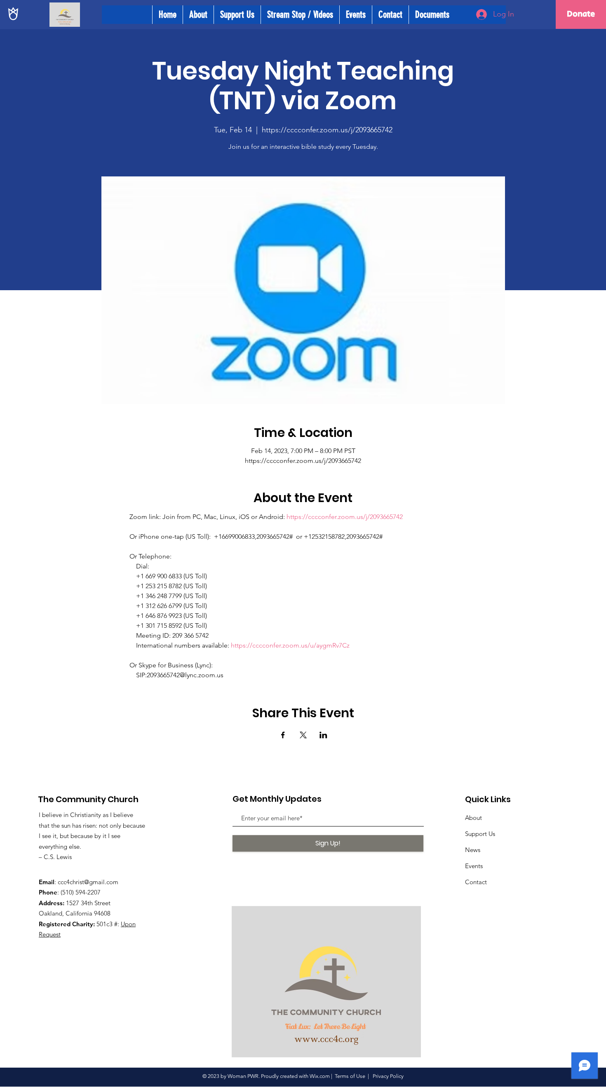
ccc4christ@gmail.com (88, 882)
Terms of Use (350, 1076)
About (473, 818)
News (472, 850)
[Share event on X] (303, 735)
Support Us (480, 834)
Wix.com (320, 1076)
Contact (476, 882)
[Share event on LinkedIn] (323, 735)
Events (474, 866)
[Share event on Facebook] (283, 735)
